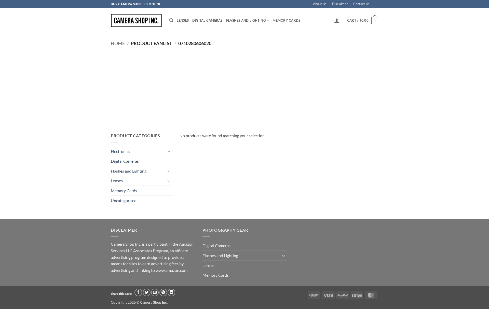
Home (118, 43)
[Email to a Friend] (155, 292)
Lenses (183, 20)
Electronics (120, 151)
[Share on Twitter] (147, 292)
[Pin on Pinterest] (163, 292)
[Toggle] (169, 151)
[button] (336, 20)
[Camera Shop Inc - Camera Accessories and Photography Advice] (136, 20)
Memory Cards (286, 20)
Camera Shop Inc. (154, 302)
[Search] (171, 20)
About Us (320, 4)
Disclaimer (340, 4)
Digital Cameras (207, 20)
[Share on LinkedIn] (171, 292)
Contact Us (361, 4)
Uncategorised (124, 200)
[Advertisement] (244, 86)
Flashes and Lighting (246, 20)
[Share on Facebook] (138, 292)
